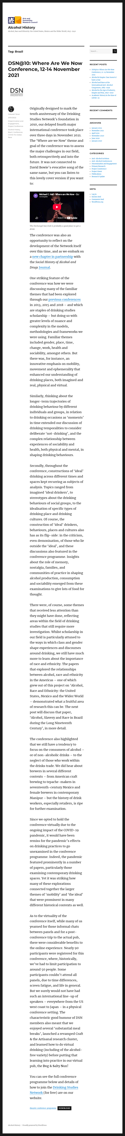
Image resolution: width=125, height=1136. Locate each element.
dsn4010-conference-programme (43, 1108)
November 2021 (98, 131)
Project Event (97, 171)
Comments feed (98, 199)
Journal (44, 267)
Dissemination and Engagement (104, 164)
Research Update (98, 177)
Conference (17, 132)
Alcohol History (21, 27)
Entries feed (96, 197)
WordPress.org (97, 202)
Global (19, 135)
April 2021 (95, 133)
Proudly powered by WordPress (34, 1125)
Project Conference (15, 126)
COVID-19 (12, 135)
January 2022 (97, 128)
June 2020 (95, 138)
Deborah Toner (14, 114)
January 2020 (97, 141)
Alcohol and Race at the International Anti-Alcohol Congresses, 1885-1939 (102, 85)
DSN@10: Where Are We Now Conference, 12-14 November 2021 (45, 69)
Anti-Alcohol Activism (100, 159)
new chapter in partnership (52, 257)
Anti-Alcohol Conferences (102, 161)
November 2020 (98, 136)
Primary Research (98, 166)
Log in (94, 194)
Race (10, 137)
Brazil (10, 132)
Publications (96, 174)
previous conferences (64, 299)
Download (64, 1108)
